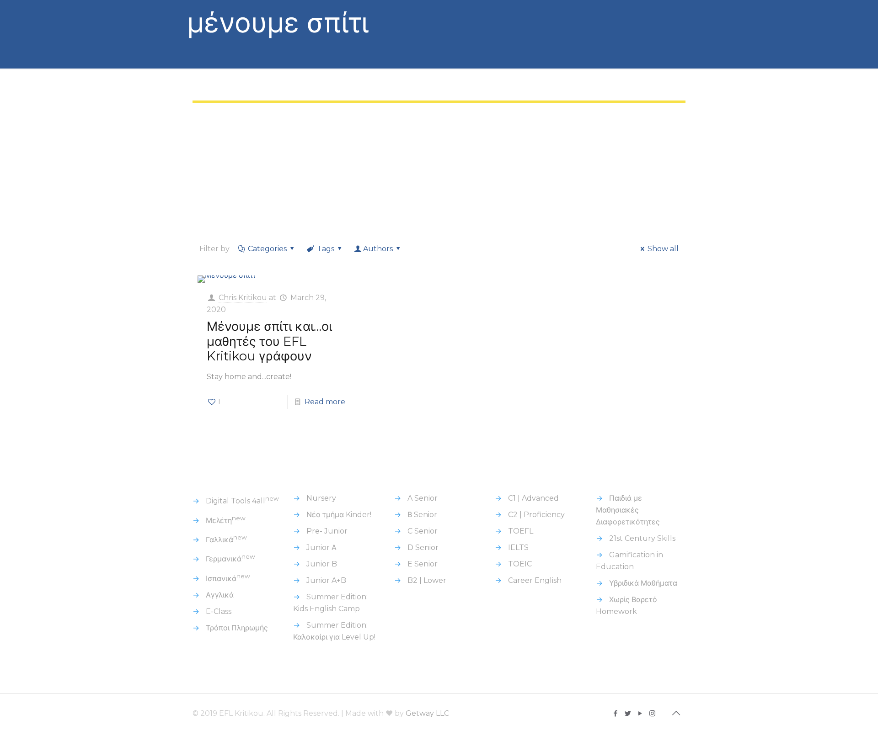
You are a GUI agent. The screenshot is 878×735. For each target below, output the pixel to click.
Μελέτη (226, 520)
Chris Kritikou (243, 297)
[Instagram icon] (652, 713)
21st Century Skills (642, 538)
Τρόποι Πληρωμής (237, 628)
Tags (325, 248)
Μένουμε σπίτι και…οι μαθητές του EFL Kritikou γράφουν (269, 341)
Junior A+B (326, 580)
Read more (325, 401)
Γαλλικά (226, 539)
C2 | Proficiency (536, 514)
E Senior (422, 564)
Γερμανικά (230, 559)
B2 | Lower (426, 580)
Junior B (321, 564)
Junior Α (321, 547)
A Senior (422, 498)
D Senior (423, 547)
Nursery (321, 498)
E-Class (218, 611)
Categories (267, 248)
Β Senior (422, 514)
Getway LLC (427, 713)
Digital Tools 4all (242, 501)
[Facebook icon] (615, 713)
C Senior (422, 531)
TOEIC (520, 564)
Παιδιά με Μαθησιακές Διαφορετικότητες (628, 510)
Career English (535, 580)
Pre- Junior (327, 531)
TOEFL (520, 531)
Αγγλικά (220, 595)
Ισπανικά (228, 578)
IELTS (518, 547)
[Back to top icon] (675, 713)
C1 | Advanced (533, 498)
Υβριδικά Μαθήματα (643, 583)
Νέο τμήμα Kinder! (338, 514)
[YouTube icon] (640, 713)
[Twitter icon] (627, 713)
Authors (378, 248)
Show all (663, 248)
